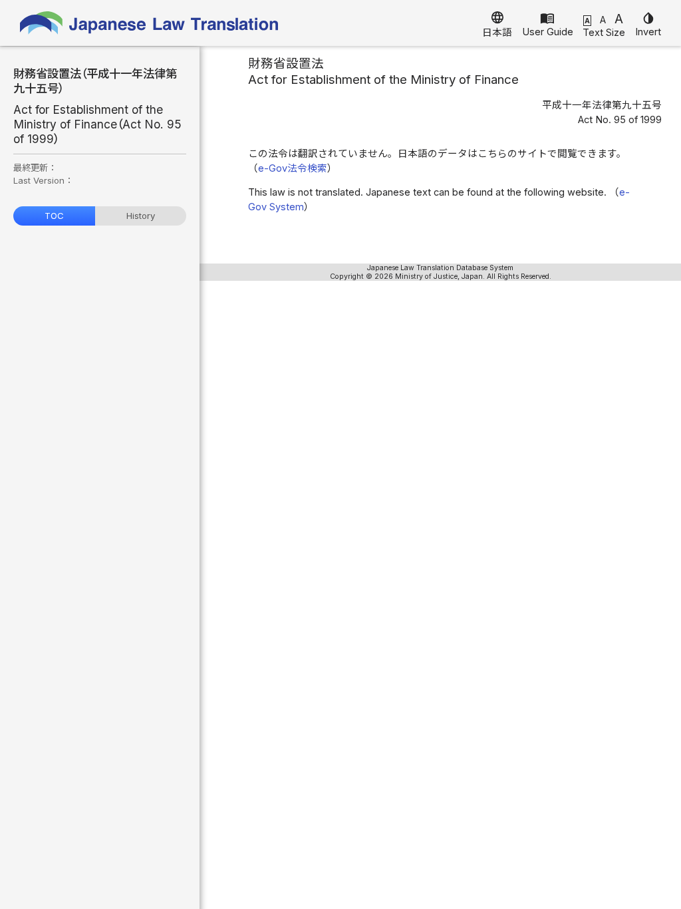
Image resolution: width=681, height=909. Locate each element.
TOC (54, 215)
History (140, 215)
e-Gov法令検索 (292, 168)
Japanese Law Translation (149, 23)
